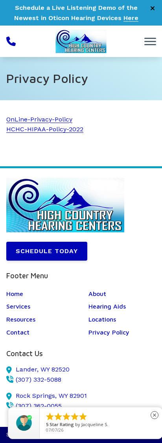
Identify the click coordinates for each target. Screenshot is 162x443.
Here (130, 18)
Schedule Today (47, 251)
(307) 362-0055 (39, 406)
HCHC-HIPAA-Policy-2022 (44, 129)
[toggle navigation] (150, 41)
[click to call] (11, 41)
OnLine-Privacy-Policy (39, 119)
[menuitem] (40, 294)
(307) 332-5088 (38, 379)
